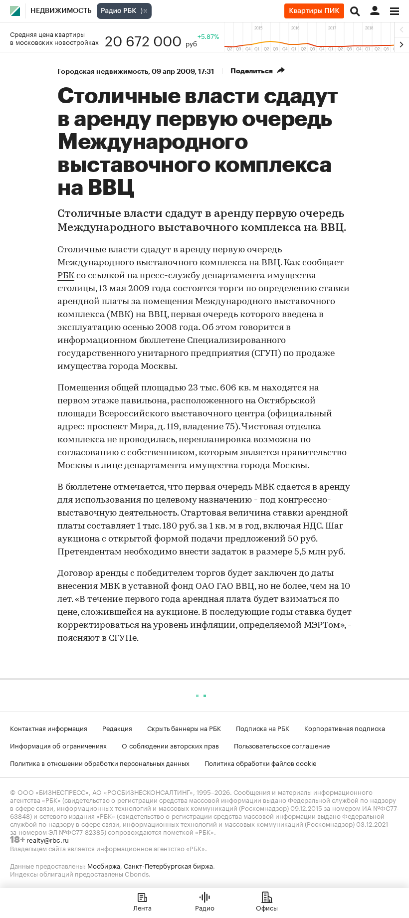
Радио (204, 907)
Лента (142, 907)
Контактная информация (48, 728)
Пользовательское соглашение (282, 745)
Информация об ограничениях (58, 745)
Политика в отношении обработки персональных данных (100, 762)
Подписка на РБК (262, 728)
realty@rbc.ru (47, 839)
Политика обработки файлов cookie (260, 762)
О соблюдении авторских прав (170, 745)
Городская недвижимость (102, 71)
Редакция (117, 728)
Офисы (267, 907)
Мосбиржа (103, 865)
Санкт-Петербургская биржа (168, 865)
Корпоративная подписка (344, 728)
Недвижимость (61, 10)
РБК (65, 276)
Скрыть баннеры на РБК (184, 728)
